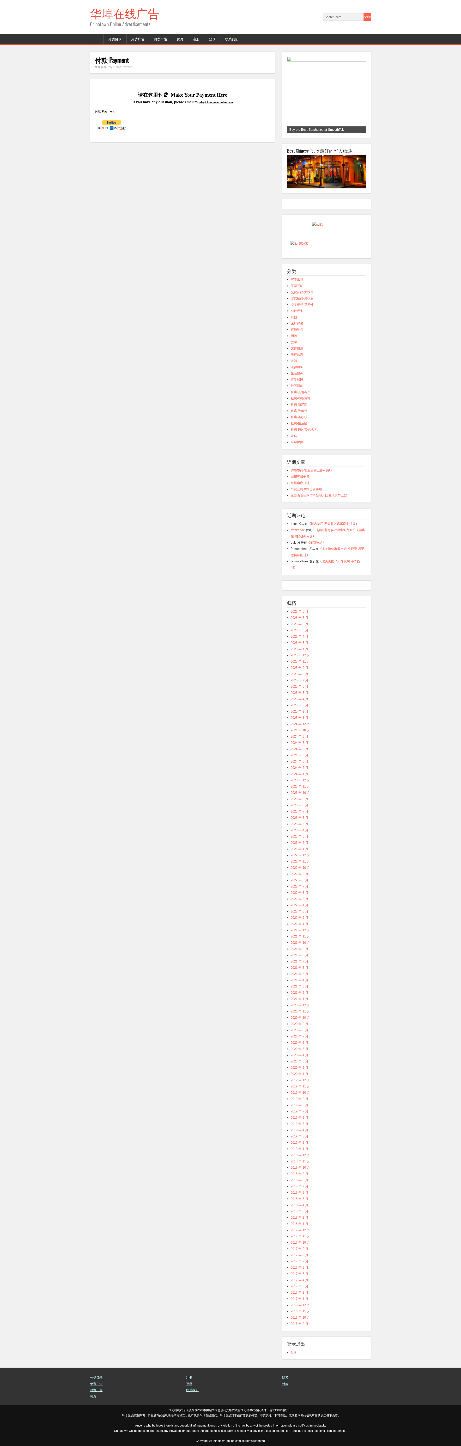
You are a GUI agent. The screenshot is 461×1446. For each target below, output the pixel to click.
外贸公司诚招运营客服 (306, 489)
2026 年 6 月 (299, 624)
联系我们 (231, 38)
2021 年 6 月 (299, 967)
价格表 (286, 1390)
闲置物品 (316, 542)
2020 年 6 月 (299, 1042)
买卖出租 (297, 279)
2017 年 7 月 (299, 1261)
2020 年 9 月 (299, 1024)
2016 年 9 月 (299, 1324)
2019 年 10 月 (300, 1092)
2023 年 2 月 (299, 842)
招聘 (294, 336)
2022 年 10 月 (300, 867)
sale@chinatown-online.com (216, 102)
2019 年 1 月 (299, 1149)
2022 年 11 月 (300, 861)
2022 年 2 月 (299, 917)
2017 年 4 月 (299, 1280)
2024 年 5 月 (299, 755)
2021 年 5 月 (299, 974)
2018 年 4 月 (299, 1205)
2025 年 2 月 (299, 711)
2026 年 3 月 (299, 643)
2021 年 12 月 (300, 930)
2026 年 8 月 (299, 611)
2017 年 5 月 (299, 1274)
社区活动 (297, 386)
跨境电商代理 (300, 483)
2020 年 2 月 (299, 1067)
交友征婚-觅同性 (302, 304)
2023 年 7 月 (299, 811)
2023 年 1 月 (299, 849)
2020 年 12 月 (300, 1005)
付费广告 (160, 38)
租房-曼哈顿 (299, 411)
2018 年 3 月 (299, 1211)
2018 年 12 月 (300, 1155)
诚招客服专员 (300, 476)
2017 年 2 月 (299, 1292)
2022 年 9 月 (299, 874)
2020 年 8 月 (299, 1030)
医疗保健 (297, 323)
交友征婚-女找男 (302, 292)
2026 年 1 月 (299, 649)
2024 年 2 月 (299, 768)
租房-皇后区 (299, 423)
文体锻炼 (297, 348)
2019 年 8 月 (299, 1105)
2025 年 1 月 (299, 718)
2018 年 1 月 (299, 1224)
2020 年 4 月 (299, 1055)
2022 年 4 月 (299, 905)
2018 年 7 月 (299, 1186)
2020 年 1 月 (299, 1074)
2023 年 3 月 (299, 836)
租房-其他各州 (300, 392)
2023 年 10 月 (300, 792)
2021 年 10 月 (300, 942)
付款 (285, 1384)
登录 (212, 38)
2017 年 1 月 (299, 1299)
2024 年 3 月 (299, 761)
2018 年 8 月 (299, 1180)
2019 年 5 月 (299, 1124)
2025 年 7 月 (299, 680)
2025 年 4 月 (299, 699)
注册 (196, 38)
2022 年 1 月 (299, 924)
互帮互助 (297, 286)
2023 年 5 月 (299, 824)
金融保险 (297, 442)
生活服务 (297, 373)
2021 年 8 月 (299, 955)
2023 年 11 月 (300, 786)
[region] (326, 95)
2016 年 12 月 (300, 1305)
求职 (294, 361)
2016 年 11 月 (300, 1311)
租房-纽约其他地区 (304, 429)
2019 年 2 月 (299, 1142)
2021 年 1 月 (299, 999)
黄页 (180, 38)
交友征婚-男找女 (302, 298)
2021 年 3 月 (299, 986)
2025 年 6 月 (299, 686)
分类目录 (115, 38)
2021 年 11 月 (300, 936)
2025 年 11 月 (300, 661)
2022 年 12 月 (300, 855)
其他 (294, 317)
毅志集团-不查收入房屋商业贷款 (333, 524)
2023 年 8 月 (299, 805)
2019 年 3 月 (299, 1136)
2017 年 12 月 (300, 1230)
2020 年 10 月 (300, 1017)
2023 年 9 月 (299, 799)
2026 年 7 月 (299, 618)
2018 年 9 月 (299, 1174)
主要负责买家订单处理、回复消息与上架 (319, 495)
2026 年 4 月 (299, 636)
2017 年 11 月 (300, 1236)
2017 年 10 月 (300, 1242)
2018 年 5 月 (299, 1199)
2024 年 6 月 (299, 749)
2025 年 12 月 (300, 655)
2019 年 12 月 (300, 1080)
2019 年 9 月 (299, 1099)
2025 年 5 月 (299, 693)
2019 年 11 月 (300, 1086)
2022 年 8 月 (299, 880)
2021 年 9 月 (299, 949)
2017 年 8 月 (299, 1255)
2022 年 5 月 (299, 899)
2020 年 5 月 (299, 1049)
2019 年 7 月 (299, 1111)
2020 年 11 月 (300, 1011)
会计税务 (297, 311)
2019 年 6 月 (299, 1117)
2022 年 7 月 (299, 886)
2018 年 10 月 (300, 1167)
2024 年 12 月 (300, 724)
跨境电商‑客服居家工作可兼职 (311, 470)
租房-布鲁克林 (300, 398)
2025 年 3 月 (299, 705)
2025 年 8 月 (299, 674)
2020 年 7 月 (299, 1036)
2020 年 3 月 (299, 1061)
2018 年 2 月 (299, 1217)
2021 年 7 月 (299, 961)
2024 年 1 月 (299, 774)
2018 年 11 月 (300, 1161)
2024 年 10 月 (300, 730)
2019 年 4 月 (299, 1130)
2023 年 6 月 (299, 817)
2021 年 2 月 (299, 992)
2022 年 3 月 (299, 911)
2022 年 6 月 (299, 892)
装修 (294, 436)
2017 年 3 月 (299, 1286)
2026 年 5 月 (299, 630)
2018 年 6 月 (299, 1192)
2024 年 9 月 (299, 736)
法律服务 (297, 367)
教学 (294, 342)
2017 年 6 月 (299, 1267)
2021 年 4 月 (299, 980)
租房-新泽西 (299, 404)
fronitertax (298, 530)
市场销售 (297, 329)
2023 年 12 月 (300, 780)
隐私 (285, 1377)
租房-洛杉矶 (299, 417)
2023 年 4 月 (299, 830)
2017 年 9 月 (299, 1249)
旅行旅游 (297, 354)
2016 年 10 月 (300, 1317)
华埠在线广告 (124, 12)
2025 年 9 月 (299, 668)
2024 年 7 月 (299, 743)
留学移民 (297, 379)
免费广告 (138, 38)
